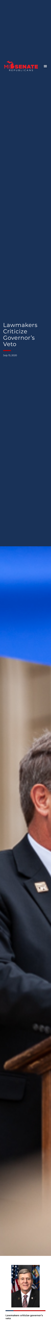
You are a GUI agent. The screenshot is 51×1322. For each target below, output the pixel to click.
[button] (45, 66)
